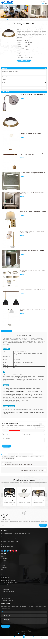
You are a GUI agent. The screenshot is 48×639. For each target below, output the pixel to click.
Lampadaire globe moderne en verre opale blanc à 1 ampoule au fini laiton (31, 134)
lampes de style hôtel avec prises (8, 580)
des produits (3, 560)
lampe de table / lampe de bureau (10, 74)
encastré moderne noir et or (37, 456)
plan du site (3, 572)
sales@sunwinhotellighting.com (12, 538)
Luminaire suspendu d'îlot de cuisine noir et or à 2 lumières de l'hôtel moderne (32, 290)
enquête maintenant (24, 60)
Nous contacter (4, 563)
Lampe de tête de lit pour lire (7, 600)
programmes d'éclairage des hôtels (10, 88)
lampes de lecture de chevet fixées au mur (9, 587)
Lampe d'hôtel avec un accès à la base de (9, 582)
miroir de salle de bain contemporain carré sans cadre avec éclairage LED (33, 193)
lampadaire (4, 77)
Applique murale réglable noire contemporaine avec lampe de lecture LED (33, 212)
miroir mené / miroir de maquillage (10, 71)
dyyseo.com (18, 631)
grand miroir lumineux (5, 598)
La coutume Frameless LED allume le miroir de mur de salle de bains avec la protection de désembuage (33, 173)
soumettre (4, 626)
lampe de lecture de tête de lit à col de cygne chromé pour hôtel (33, 95)
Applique (4, 79)
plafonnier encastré (5, 589)
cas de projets (4, 567)
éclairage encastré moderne (20, 351)
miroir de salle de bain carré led (7, 591)
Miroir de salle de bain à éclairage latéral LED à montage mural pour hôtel (32, 251)
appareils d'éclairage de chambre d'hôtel (9, 596)
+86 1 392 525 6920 (14, 541)
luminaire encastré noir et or (8, 458)
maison (9, 19)
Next (45, 495)
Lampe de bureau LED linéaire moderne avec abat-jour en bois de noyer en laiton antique (32, 154)
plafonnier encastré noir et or (26, 454)
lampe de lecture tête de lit (8, 85)
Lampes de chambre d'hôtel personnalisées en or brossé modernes (32, 271)
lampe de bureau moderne (6, 594)
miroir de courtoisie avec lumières (8, 585)
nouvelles (3, 565)
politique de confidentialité (26, 631)
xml (1, 574)
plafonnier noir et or (13, 454)
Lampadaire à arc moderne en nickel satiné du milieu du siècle (32, 310)
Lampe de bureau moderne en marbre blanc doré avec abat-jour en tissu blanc (32, 232)
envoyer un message (24, 636)
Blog (2, 569)
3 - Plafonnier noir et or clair (26, 114)
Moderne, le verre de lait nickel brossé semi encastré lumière (17, 501)
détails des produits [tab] (6, 331)
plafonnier (4, 82)
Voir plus (22, 98)
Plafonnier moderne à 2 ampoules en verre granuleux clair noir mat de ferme (32, 501)
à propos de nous (4, 558)
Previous (2, 495)
